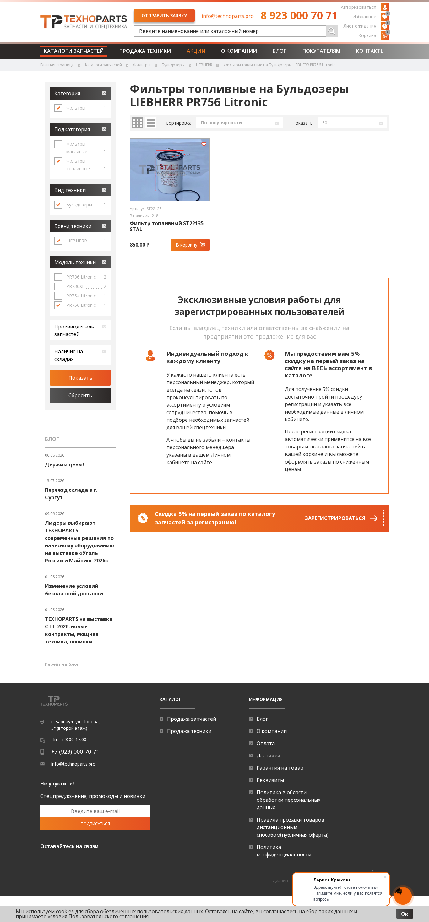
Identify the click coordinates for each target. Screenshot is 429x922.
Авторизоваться (358, 7)
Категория (67, 93)
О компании (239, 50)
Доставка (268, 755)
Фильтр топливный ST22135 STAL (167, 226)
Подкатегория (72, 129)
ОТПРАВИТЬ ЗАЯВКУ (164, 16)
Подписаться (95, 824)
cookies (65, 911)
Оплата (266, 743)
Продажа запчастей (191, 718)
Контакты (370, 50)
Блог (279, 50)
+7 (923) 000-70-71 (75, 751)
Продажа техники (145, 50)
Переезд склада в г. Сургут (71, 493)
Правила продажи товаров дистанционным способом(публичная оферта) (293, 827)
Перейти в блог (62, 664)
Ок (404, 913)
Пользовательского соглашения (108, 916)
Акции (196, 50)
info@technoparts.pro (228, 16)
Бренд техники (72, 226)
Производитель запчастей (74, 330)
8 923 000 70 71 (299, 15)
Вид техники (70, 190)
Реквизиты (270, 780)
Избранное (370, 16)
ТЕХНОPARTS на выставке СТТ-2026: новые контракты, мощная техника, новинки (78, 630)
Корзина (373, 34)
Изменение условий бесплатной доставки (74, 590)
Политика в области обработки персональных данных (288, 800)
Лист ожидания (366, 25)
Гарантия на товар (280, 767)
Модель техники (75, 262)
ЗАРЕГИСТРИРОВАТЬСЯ (335, 518)
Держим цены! (64, 464)
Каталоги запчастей (74, 50)
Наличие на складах (68, 355)
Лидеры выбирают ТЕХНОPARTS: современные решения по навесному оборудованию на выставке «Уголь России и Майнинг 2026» (79, 541)
